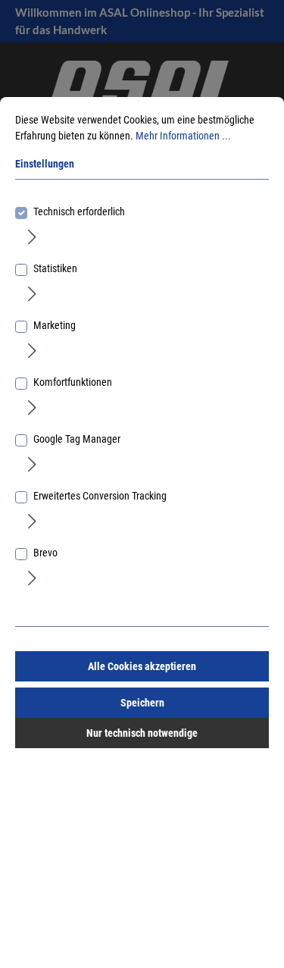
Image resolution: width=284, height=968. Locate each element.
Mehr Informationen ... (183, 136)
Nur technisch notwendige (142, 733)
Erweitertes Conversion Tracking (100, 496)
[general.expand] (32, 236)
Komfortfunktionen (72, 382)
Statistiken (55, 268)
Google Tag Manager (76, 439)
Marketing (54, 325)
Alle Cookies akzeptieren (142, 666)
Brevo (45, 553)
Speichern (142, 703)
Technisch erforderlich (79, 211)
